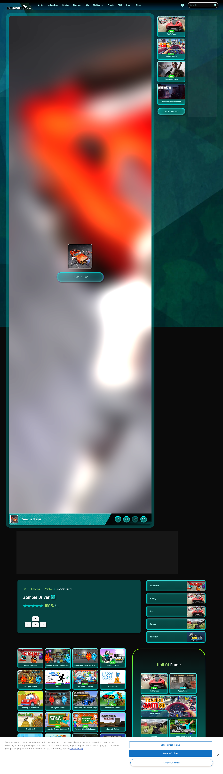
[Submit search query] (215, 5)
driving (65, 5)
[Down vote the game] (126, 519)
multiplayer (98, 5)
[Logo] (18, 7)
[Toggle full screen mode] (143, 519)
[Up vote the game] (118, 519)
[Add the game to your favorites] (53, 597)
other (138, 5)
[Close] (217, 755)
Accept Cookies (170, 753)
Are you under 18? (171, 762)
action (41, 5)
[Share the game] (135, 519)
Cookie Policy (76, 748)
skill (120, 5)
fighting (76, 5)
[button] (182, 5)
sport (128, 5)
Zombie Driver (64, 588)
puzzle (111, 5)
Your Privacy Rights (170, 744)
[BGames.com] (25, 589)
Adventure (53, 5)
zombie (48, 588)
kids (87, 5)
